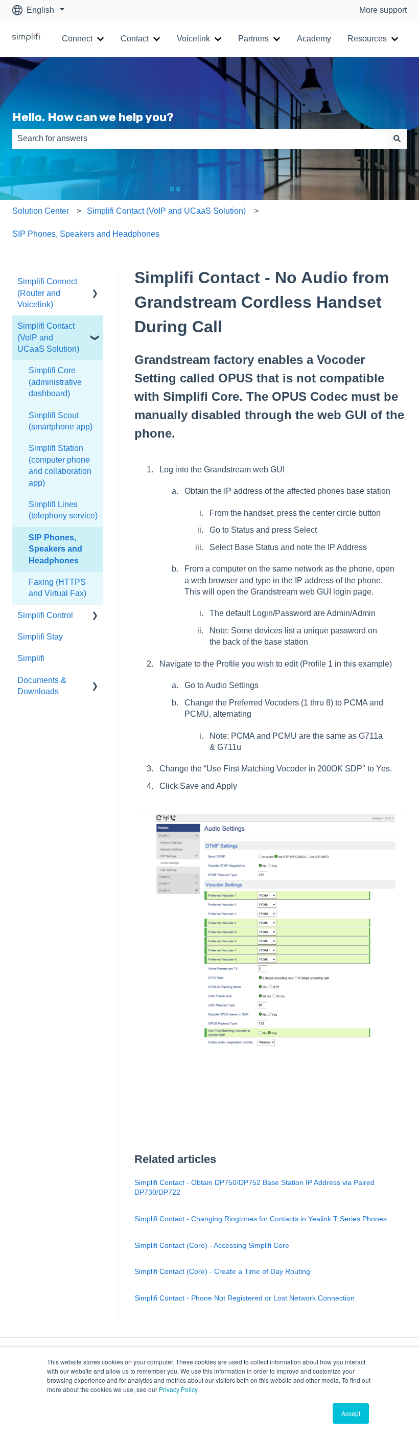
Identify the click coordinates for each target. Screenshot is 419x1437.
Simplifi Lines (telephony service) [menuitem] (63, 510)
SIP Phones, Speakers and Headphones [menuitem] (55, 549)
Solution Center (40, 211)
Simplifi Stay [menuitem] (40, 636)
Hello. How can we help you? (93, 117)
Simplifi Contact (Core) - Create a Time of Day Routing (222, 1271)
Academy (314, 38)
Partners (253, 38)
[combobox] (199, 138)
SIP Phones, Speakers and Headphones (85, 234)
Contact (135, 38)
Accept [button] (350, 1413)
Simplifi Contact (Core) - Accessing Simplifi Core (211, 1245)
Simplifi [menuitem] (30, 658)
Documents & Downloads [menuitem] (41, 686)
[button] (95, 282)
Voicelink (193, 38)
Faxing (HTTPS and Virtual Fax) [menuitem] (57, 588)
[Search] (397, 138)
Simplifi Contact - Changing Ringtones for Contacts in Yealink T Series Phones (260, 1219)
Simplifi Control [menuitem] (45, 615)
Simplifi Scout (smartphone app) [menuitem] (60, 421)
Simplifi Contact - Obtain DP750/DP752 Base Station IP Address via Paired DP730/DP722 (254, 1187)
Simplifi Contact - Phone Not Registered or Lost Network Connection (244, 1298)
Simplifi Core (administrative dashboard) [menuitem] (55, 382)
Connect (77, 38)
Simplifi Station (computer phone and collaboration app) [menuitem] (60, 465)
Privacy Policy (178, 1389)
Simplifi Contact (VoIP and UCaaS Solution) (166, 211)
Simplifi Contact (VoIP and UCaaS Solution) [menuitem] (48, 337)
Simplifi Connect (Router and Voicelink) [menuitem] (47, 293)
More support (383, 10)
